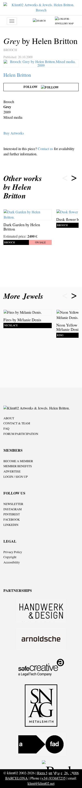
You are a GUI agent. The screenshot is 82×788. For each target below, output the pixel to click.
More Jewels (24, 296)
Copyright (9, 557)
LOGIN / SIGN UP (15, 477)
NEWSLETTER (13, 504)
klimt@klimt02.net (41, 783)
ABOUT (8, 418)
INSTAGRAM (12, 509)
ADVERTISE (11, 471)
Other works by (22, 187)
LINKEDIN (10, 525)
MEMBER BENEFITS (17, 466)
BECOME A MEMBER (18, 461)
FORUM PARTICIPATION (20, 434)
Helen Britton (17, 74)
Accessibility (11, 562)
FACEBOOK (11, 519)
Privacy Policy (12, 552)
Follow (32, 86)
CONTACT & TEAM (16, 423)
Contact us (45, 148)
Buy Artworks (13, 133)
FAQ (6, 428)
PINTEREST (11, 514)
